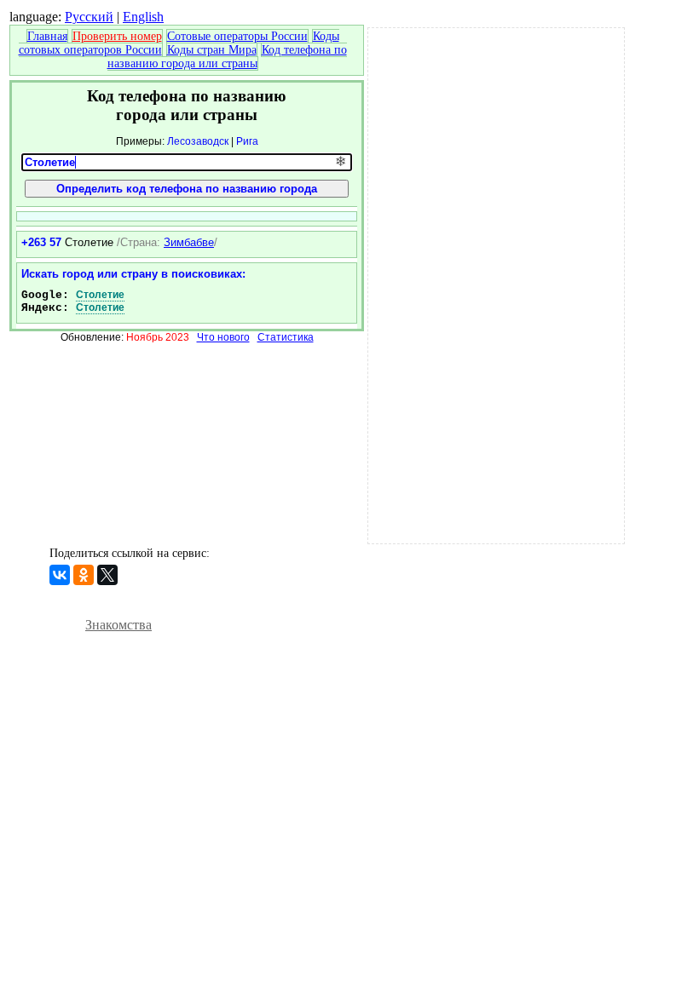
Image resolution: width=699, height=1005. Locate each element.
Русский (89, 16)
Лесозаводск (197, 141)
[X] (107, 575)
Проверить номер (117, 36)
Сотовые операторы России (237, 36)
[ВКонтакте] (59, 575)
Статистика (285, 337)
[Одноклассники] (83, 575)
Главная (47, 36)
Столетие (100, 295)
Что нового (223, 337)
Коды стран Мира (212, 49)
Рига (247, 141)
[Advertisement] (496, 283)
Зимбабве (189, 242)
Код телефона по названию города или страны (227, 56)
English (143, 16)
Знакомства (118, 624)
